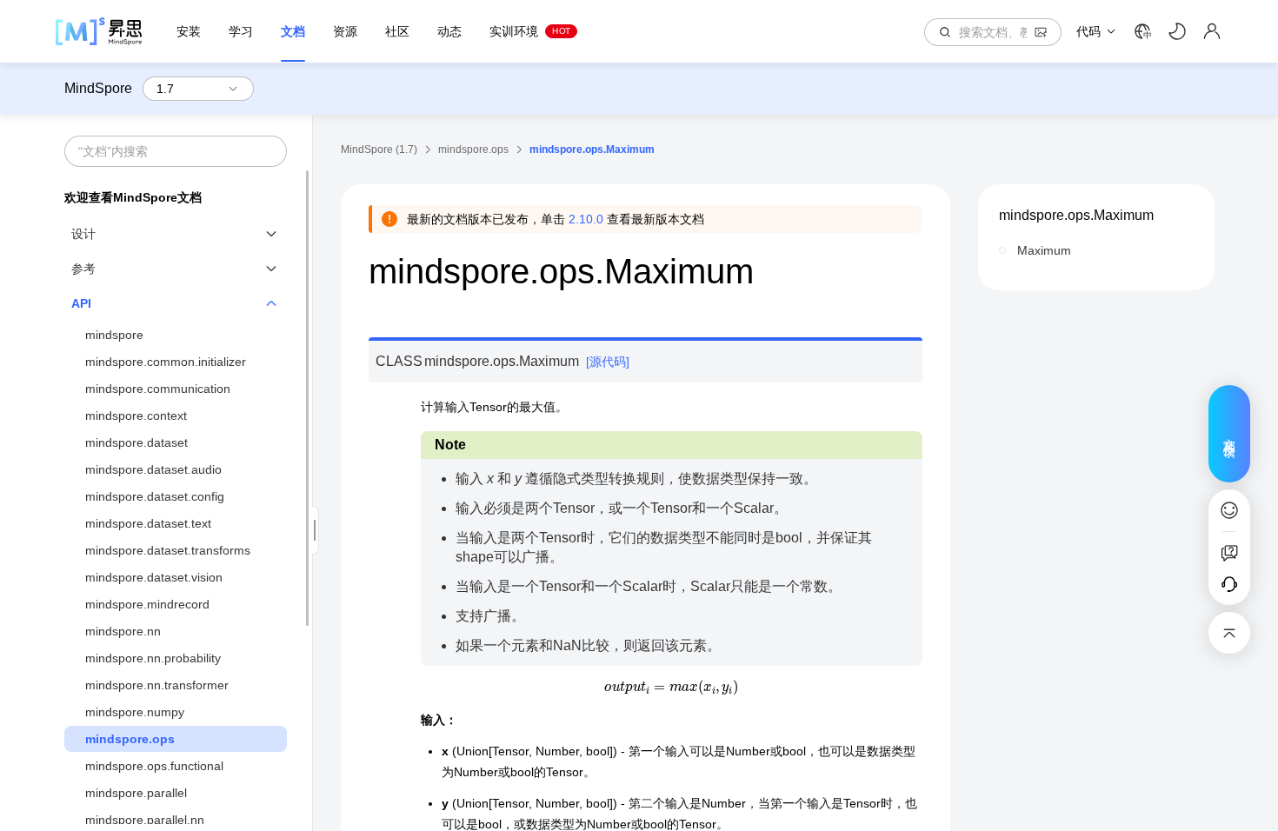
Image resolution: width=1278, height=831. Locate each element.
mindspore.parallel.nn (144, 820)
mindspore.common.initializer (165, 362)
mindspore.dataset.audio (153, 469)
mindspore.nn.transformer (157, 685)
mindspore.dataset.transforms (167, 550)
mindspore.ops (130, 739)
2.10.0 (586, 219)
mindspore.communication (157, 389)
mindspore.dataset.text (148, 523)
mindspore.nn (123, 631)
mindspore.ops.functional (154, 766)
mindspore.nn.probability (153, 658)
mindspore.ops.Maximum (1076, 215)
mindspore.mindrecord (147, 604)
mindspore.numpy (134, 712)
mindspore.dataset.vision (154, 577)
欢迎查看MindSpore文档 (133, 197)
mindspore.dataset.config (154, 496)
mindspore (114, 335)
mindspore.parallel (136, 793)
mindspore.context (136, 415)
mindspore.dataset (136, 442)
